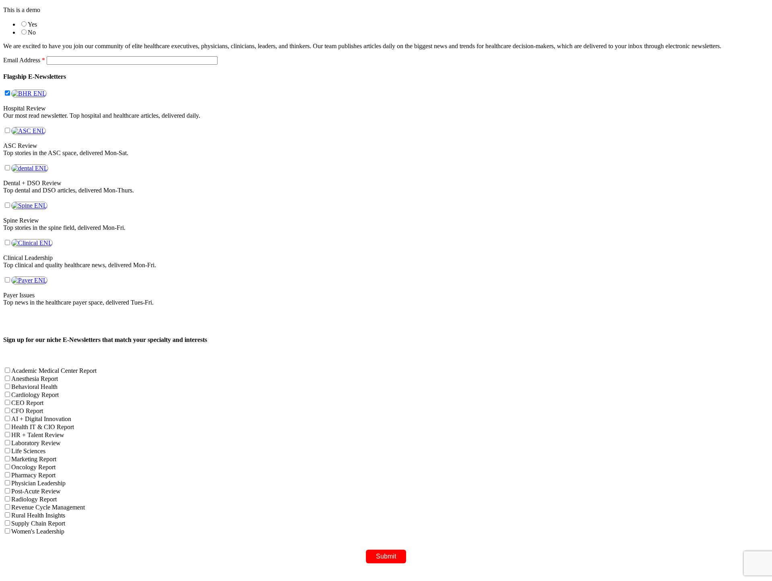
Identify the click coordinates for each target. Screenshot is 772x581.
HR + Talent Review (37, 435)
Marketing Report (33, 459)
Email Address (24, 60)
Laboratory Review (36, 443)
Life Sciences (28, 451)
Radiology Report (34, 499)
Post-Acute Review (36, 491)
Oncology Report (33, 467)
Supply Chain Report (38, 523)
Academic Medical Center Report (53, 370)
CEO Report (27, 402)
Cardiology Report (35, 394)
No (32, 32)
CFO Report (27, 410)
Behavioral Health (34, 386)
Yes (32, 24)
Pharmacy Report (33, 475)
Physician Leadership (38, 483)
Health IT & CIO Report (42, 426)
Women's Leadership (37, 531)
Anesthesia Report (34, 378)
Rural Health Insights (38, 515)
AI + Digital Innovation (41, 418)
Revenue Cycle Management (48, 507)
